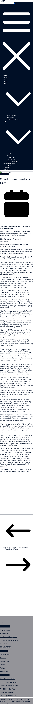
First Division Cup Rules (7, 689)
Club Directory (7, 165)
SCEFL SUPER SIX (5, 647)
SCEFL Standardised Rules (8, 682)
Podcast (2, 668)
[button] (18, 113)
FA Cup (9, 153)
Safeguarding (4, 661)
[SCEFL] (2, 1)
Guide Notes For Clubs (7, 679)
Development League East (8, 637)
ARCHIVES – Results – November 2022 (16, 547)
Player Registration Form (8, 696)
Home (5, 75)
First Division (10, 117)
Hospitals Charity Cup (12, 161)
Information (7, 167)
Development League (12, 119)
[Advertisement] (16, 496)
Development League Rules (9, 686)
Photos (2, 665)
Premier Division (11, 115)
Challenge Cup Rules (7, 692)
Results (5, 79)
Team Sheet (4, 671)
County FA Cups (11, 159)
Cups (5, 121)
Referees (6, 169)
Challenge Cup (11, 157)
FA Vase (9, 155)
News (5, 83)
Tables (5, 81)
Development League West (9, 640)
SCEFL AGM (3, 644)
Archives (3, 658)
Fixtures (6, 77)
